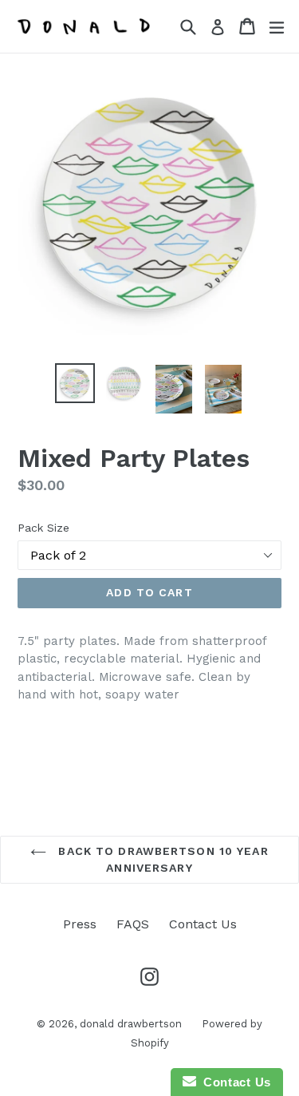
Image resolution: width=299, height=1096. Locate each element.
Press (79, 924)
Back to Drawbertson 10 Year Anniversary (161, 859)
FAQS (132, 924)
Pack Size (43, 527)
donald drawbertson (131, 1024)
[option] (75, 383)
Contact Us (203, 924)
